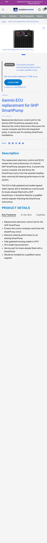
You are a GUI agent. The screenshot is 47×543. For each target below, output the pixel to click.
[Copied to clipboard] (22, 143)
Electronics (13, 16)
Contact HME (13, 82)
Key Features (9, 214)
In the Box (26, 214)
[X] (12, 143)
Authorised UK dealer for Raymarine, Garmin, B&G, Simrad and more (24, 2)
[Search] (39, 9)
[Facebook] (9, 143)
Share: (4, 143)
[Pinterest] (16, 143)
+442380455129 (19, 87)
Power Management (27, 16)
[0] (43, 9)
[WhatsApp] (19, 143)
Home (4, 16)
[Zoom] (44, 28)
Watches (40, 16)
